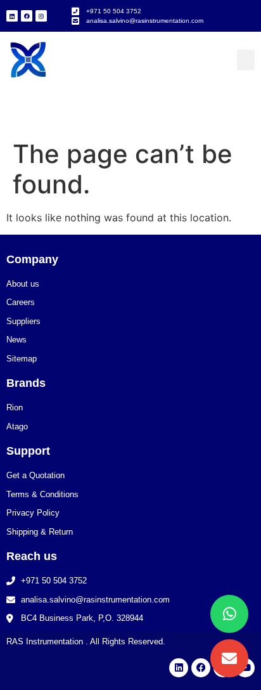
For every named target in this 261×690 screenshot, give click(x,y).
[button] (246, 59)
